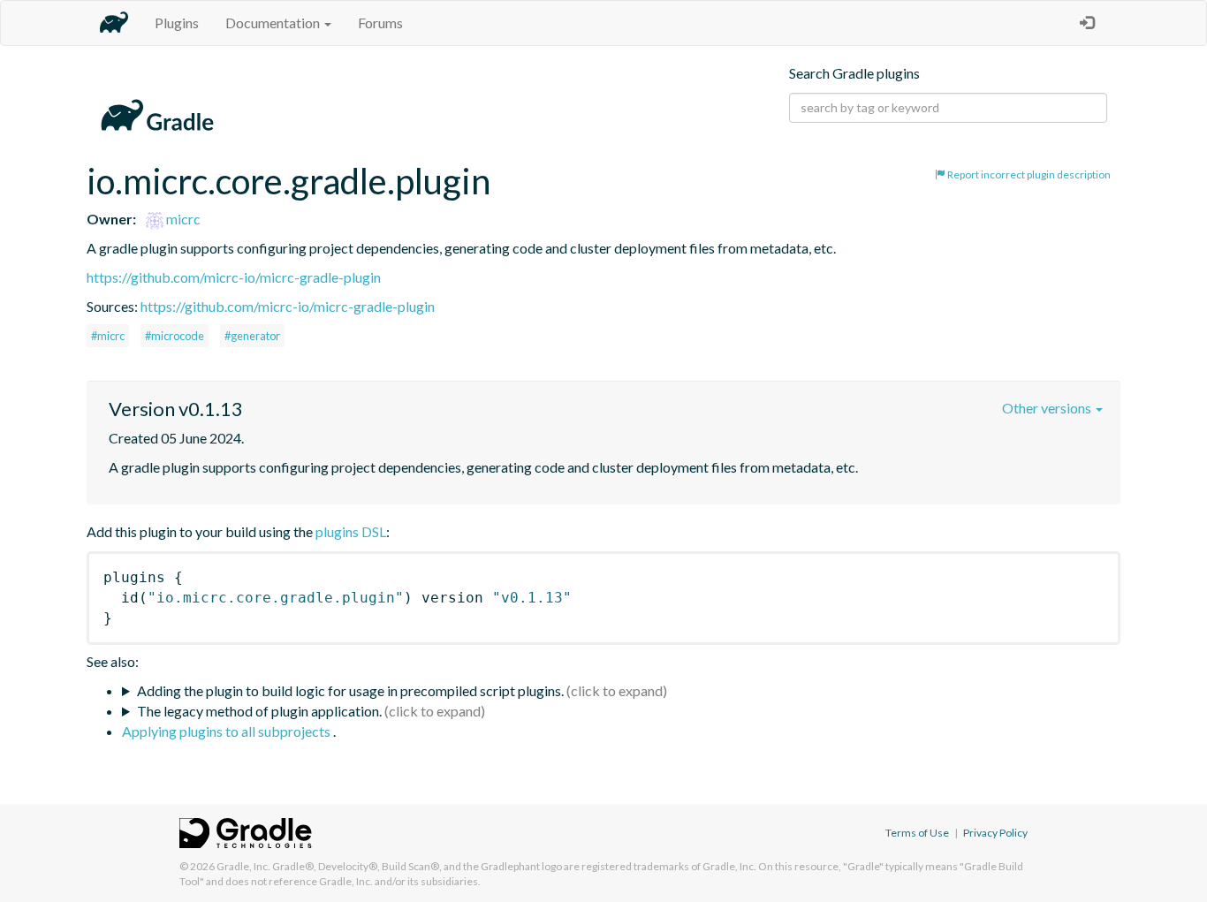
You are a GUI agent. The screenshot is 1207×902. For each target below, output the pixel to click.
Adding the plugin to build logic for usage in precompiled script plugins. (350, 690)
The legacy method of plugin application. (259, 710)
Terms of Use (917, 832)
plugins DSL (350, 531)
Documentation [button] (274, 22)
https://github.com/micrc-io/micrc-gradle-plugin (234, 277)
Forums (380, 22)
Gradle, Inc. (243, 866)
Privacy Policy (995, 832)
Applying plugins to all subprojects (227, 731)
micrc (182, 218)
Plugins (177, 22)
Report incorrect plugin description (1028, 174)
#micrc (108, 336)
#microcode (174, 336)
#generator (252, 336)
